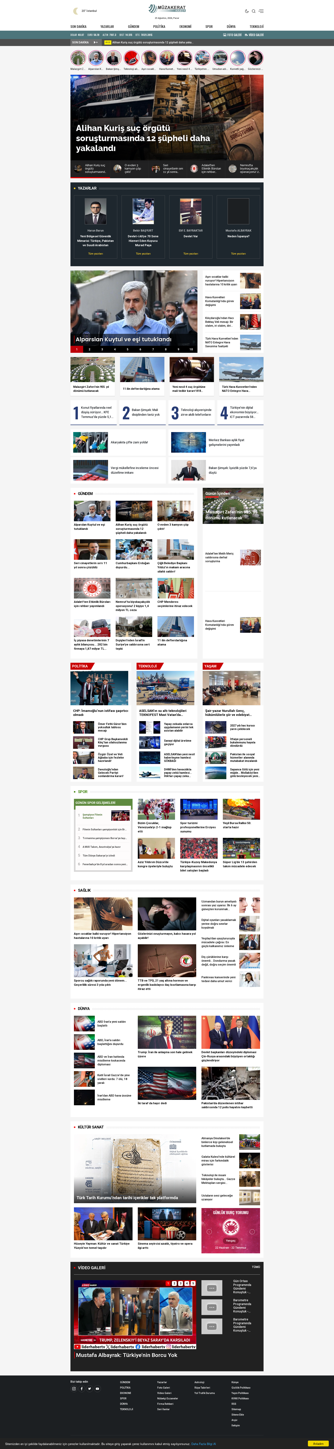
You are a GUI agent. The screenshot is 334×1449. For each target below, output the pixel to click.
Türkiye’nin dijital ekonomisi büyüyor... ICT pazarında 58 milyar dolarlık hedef (244, 412)
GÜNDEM (133, 26)
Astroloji (199, 1382)
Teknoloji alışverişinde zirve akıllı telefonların (196, 412)
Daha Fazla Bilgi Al (203, 1444)
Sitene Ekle (238, 1414)
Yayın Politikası (240, 1393)
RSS (234, 1403)
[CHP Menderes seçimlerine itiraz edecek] (175, 588)
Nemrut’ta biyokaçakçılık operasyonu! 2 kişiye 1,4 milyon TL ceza (133, 606)
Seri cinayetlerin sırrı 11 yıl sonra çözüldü (90, 565)
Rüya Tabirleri (202, 1387)
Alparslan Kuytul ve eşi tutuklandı (133, 42)
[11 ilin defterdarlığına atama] (175, 626)
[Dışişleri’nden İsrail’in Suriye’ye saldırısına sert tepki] (134, 626)
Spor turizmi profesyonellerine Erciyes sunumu (198, 827)
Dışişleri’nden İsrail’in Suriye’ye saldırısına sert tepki (133, 644)
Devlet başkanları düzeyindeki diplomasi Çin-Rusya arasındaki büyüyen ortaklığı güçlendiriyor (228, 1056)
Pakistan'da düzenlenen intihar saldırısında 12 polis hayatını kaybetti (227, 1105)
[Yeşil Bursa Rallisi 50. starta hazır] (241, 809)
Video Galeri (164, 1393)
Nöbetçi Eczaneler (167, 1398)
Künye (235, 1382)
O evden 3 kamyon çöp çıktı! (173, 527)
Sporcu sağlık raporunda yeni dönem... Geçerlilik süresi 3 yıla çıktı (100, 982)
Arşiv (234, 1420)
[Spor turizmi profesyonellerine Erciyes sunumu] (198, 809)
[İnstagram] (73, 1388)
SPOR (209, 26)
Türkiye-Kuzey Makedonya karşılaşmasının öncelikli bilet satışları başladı (198, 866)
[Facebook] (81, 1388)
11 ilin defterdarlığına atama (172, 642)
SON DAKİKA (78, 26)
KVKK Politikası (240, 1398)
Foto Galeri (163, 1387)
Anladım (318, 1443)
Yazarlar (162, 1382)
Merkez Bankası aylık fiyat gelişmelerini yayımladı (226, 442)
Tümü (256, 1267)
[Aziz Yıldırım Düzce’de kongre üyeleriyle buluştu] (156, 848)
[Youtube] (97, 1388)
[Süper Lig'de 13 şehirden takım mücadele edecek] (241, 848)
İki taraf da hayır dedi (152, 1103)
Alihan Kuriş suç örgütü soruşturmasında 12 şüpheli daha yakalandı (132, 529)
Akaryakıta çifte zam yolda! (129, 442)
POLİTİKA (159, 26)
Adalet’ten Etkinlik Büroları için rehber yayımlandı (92, 604)
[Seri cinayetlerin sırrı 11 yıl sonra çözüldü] (92, 549)
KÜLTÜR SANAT (91, 1127)
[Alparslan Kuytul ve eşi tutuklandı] (133, 308)
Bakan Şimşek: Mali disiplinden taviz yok (146, 412)
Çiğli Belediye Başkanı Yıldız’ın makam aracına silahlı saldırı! (173, 567)
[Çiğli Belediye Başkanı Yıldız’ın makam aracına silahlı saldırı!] (175, 549)
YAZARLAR (107, 26)
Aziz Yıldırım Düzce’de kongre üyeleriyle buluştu (155, 864)
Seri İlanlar (163, 1409)
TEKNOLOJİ (257, 26)
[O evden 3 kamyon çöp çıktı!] (175, 511)
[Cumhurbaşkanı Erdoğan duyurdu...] (134, 549)
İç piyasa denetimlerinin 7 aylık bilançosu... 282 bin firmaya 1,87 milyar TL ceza (91, 645)
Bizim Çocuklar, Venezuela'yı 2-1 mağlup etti (155, 827)
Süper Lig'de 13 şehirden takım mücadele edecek (240, 864)
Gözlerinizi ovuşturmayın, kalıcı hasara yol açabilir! (167, 936)
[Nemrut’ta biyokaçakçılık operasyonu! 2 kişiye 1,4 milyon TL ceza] (134, 588)
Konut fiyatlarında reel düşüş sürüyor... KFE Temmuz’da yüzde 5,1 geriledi (96, 412)
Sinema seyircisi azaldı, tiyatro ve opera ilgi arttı (165, 1246)
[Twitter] (89, 1388)
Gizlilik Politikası (241, 1387)
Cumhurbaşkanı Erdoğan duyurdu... (133, 565)
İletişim (236, 1425)
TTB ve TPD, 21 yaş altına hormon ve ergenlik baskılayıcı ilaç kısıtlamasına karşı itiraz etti (167, 985)
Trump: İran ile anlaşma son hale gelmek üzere (165, 1054)
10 (191, 349)
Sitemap (236, 1409)
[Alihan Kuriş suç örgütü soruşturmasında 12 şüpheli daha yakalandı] (134, 511)
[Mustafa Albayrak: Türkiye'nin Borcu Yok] (135, 1314)
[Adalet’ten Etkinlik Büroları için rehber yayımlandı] (92, 588)
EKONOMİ (185, 26)
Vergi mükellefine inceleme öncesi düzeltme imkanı (134, 470)
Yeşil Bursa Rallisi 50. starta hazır (237, 825)
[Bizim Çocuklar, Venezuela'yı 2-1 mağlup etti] (156, 809)
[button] (79, 225)
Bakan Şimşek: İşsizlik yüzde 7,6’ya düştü (233, 470)
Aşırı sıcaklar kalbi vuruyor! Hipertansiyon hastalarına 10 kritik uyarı (102, 936)
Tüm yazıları (95, 253)
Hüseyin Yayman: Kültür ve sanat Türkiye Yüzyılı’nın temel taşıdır (102, 1246)
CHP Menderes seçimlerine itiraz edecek (174, 604)
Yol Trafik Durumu (204, 1393)
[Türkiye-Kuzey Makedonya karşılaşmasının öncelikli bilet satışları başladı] (198, 848)
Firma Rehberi (165, 1403)
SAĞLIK (84, 890)
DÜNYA (231, 26)
